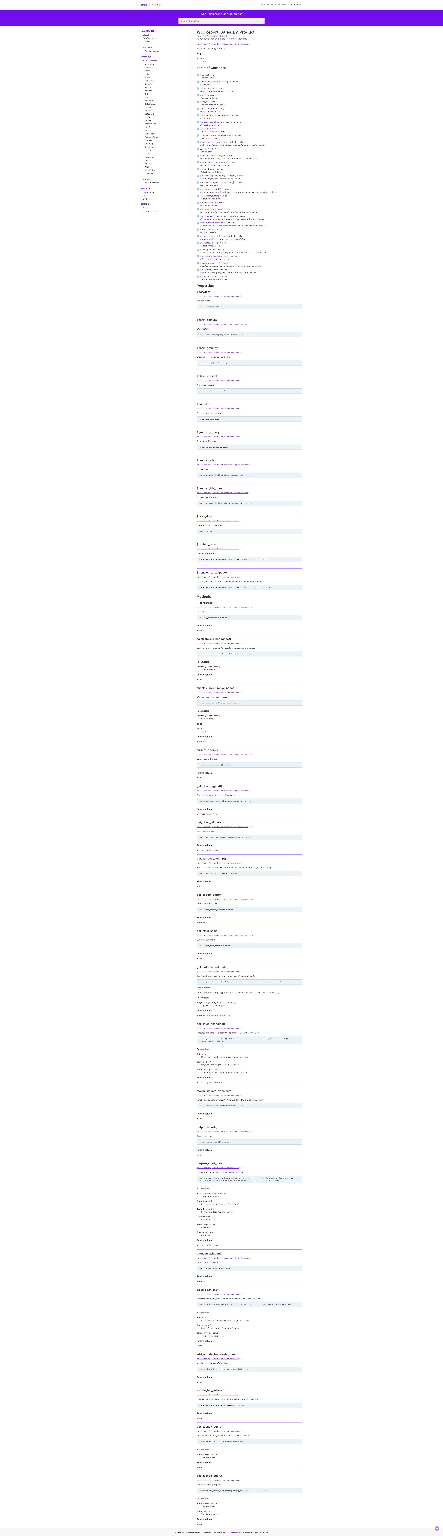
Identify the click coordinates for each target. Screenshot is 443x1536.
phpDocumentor (234, 1532)
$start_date (205, 128)
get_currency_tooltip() (211, 189)
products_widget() (209, 243)
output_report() (207, 229)
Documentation (281, 5)
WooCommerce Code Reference (221, 13)
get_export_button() (210, 196)
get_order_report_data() (211, 209)
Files (145, 208)
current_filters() (207, 169)
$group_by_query (208, 108)
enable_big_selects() (210, 263)
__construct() (206, 149)
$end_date (205, 102)
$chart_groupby (208, 88)
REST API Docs (295, 5)
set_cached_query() (209, 276)
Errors (146, 196)
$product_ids (206, 115)
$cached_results (208, 135)
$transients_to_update (211, 142)
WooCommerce (218, 38)
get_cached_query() (209, 269)
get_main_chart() (208, 202)
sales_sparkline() (208, 249)
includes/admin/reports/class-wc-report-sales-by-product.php (222, 44)
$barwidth (205, 75)
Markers (146, 199)
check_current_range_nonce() (214, 162)
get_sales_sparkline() (210, 216)
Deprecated (148, 192)
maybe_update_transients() (213, 222)
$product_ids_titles (209, 122)
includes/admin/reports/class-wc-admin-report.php (218, 296)
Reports (242, 38)
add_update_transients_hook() (214, 256)
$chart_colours (207, 81)
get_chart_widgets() (210, 182)
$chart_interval (207, 95)
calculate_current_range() (212, 155)
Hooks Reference (266, 5)
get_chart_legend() (209, 175)
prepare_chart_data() (210, 236)
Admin (232, 38)
